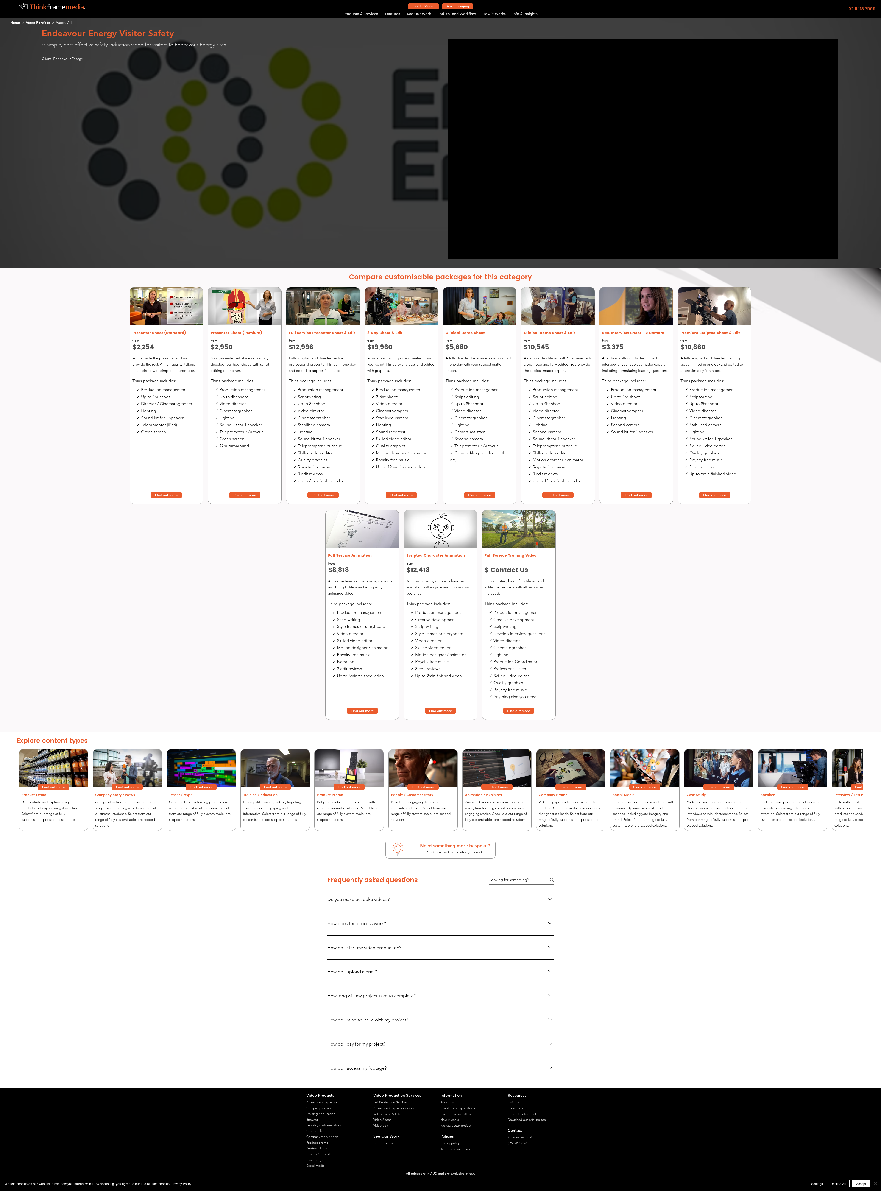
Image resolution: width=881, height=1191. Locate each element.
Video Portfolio (38, 22)
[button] (361, 14)
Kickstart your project (455, 1125)
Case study (314, 1131)
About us (447, 1102)
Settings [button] (817, 1183)
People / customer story (323, 1125)
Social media (315, 1165)
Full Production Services (390, 1102)
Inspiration (515, 1108)
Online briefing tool (522, 1114)
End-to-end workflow (455, 1114)
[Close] (875, 1183)
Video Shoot (382, 1120)
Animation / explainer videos (393, 1108)
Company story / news (322, 1137)
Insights (513, 1102)
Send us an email (520, 1137)
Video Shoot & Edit (387, 1114)
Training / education (320, 1114)
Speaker (312, 1119)
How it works (449, 1120)
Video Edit (380, 1125)
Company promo (318, 1108)
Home (15, 22)
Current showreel (385, 1143)
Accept (861, 1183)
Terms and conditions (455, 1149)
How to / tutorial (318, 1154)
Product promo (317, 1143)
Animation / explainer (321, 1102)
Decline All (838, 1183)
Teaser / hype (316, 1160)
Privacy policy (449, 1143)
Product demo (316, 1148)
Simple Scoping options (457, 1108)
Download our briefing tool (527, 1120)
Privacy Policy (181, 1183)
